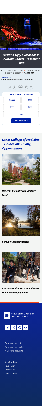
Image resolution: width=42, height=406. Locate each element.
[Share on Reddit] (21, 87)
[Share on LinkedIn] (15, 87)
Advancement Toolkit (14, 346)
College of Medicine (33, 70)
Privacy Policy (11, 373)
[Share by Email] (31, 87)
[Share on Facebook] (10, 87)
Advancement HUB (13, 343)
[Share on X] (26, 87)
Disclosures (10, 369)
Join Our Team (11, 362)
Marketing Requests (14, 350)
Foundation (10, 365)
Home (3, 70)
